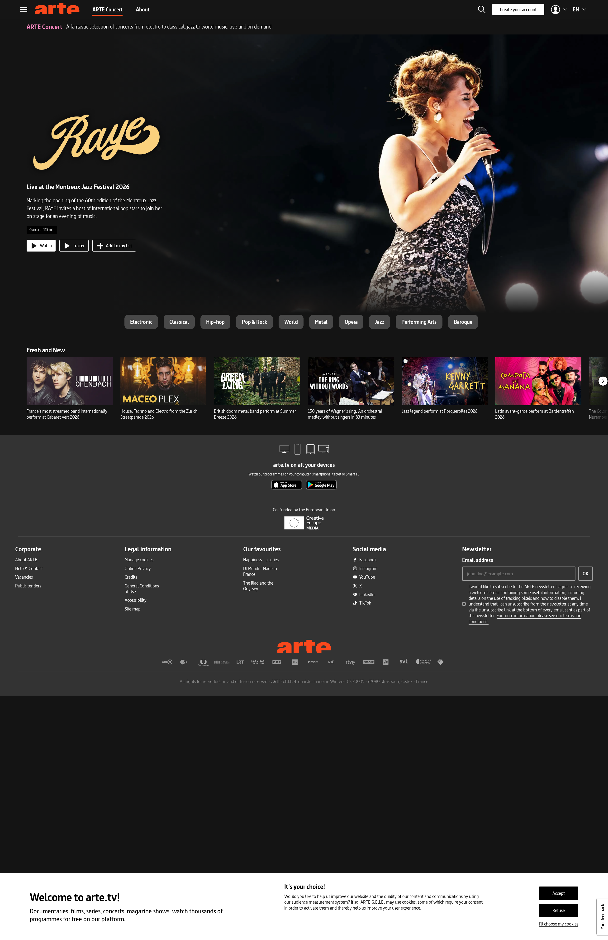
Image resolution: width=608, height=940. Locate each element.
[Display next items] (603, 381)
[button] (481, 9)
